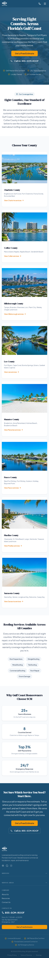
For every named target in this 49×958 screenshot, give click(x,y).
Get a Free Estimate (24, 53)
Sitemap (39, 955)
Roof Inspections (16, 659)
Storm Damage (24, 676)
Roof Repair (34, 671)
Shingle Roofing (33, 659)
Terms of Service (26, 955)
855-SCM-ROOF (14, 912)
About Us (5, 894)
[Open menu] (45, 3)
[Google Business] (7, 866)
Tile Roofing (32, 665)
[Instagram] (11, 866)
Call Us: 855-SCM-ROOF (26, 61)
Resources (6, 898)
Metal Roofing (17, 665)
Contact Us (6, 902)
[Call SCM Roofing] (40, 4)
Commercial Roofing (17, 671)
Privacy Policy (12, 955)
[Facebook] (3, 866)
